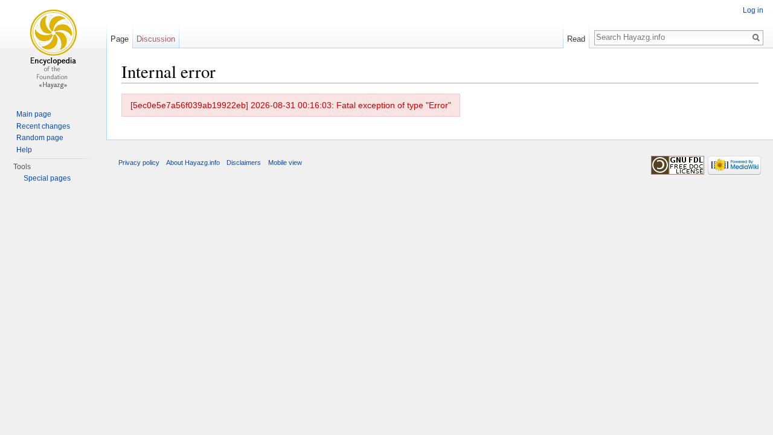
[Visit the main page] (53, 48)
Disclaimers (243, 162)
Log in (753, 10)
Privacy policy (138, 162)
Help (24, 150)
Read (576, 39)
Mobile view (285, 162)
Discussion (155, 39)
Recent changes (43, 126)
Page (120, 39)
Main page (33, 114)
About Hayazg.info (193, 162)
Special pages (47, 178)
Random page (39, 138)
